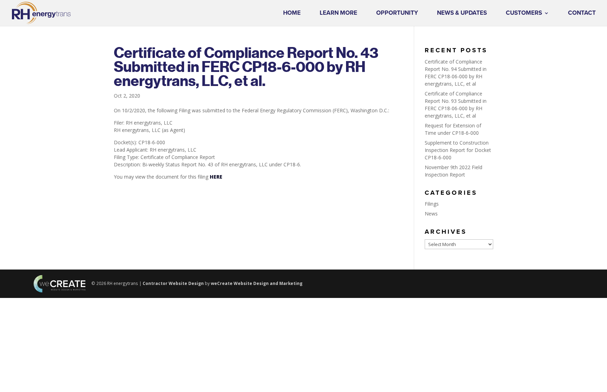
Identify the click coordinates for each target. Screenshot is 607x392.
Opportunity (397, 13)
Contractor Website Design (173, 283)
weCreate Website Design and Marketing (256, 283)
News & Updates (462, 13)
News (431, 213)
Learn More (338, 13)
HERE (216, 176)
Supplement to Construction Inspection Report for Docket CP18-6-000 (458, 150)
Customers (524, 13)
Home (292, 13)
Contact (582, 13)
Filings (432, 203)
